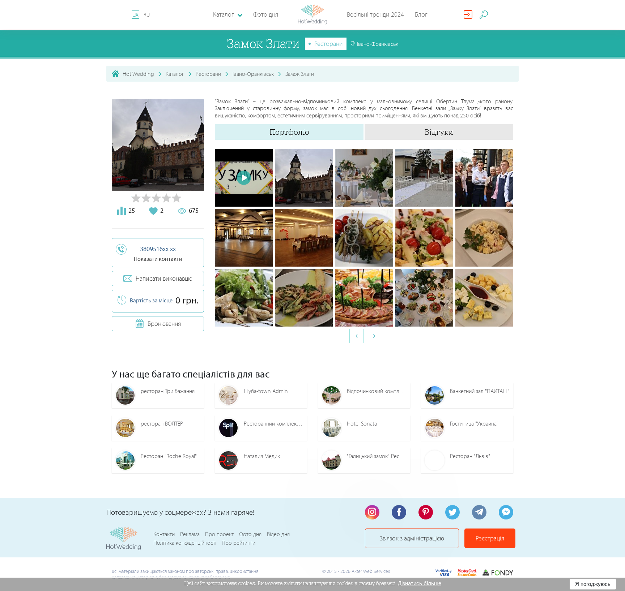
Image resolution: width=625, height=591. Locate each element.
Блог (421, 14)
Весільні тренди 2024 (375, 14)
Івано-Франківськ (253, 73)
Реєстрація (490, 538)
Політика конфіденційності (184, 542)
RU (147, 14)
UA (135, 14)
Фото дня (265, 14)
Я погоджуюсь (593, 584)
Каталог (175, 73)
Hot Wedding (138, 73)
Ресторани (328, 43)
